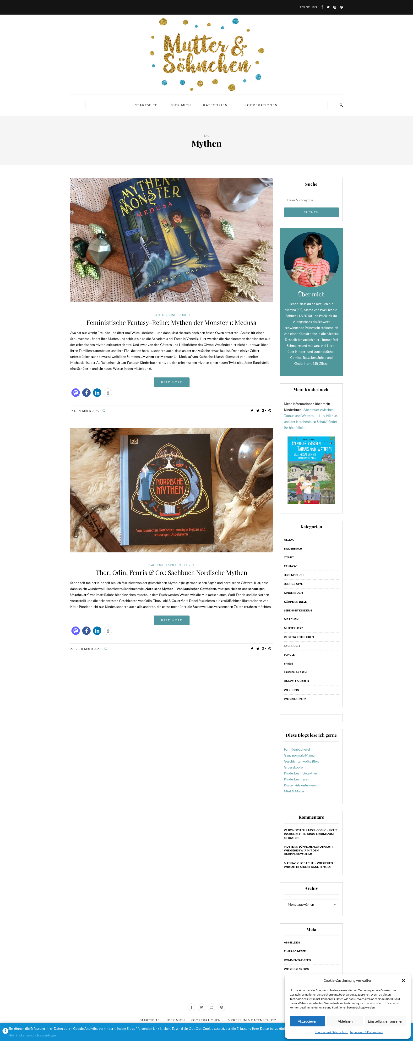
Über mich (180, 105)
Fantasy (160, 315)
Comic (289, 557)
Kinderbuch (179, 315)
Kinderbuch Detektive (300, 773)
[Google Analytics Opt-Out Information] (5, 1032)
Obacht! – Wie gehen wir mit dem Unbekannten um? (309, 850)
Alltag (289, 539)
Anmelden (292, 942)
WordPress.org (296, 969)
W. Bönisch (292, 830)
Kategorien (215, 105)
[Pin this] (270, 410)
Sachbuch (158, 565)
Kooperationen (261, 105)
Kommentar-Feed (297, 960)
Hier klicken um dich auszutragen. (33, 1035)
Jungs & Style (294, 584)
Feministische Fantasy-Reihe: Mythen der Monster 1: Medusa (171, 322)
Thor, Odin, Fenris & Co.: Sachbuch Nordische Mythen (171, 572)
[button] (403, 980)
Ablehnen (345, 1021)
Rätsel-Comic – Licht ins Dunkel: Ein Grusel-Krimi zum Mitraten (310, 833)
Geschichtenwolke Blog (301, 761)
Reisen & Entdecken (299, 637)
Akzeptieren (307, 1021)
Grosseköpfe (293, 767)
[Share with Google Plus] (264, 410)
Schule (289, 654)
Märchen (291, 619)
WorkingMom (295, 699)
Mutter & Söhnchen (299, 846)
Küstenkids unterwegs (300, 785)
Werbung (291, 690)
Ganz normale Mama (299, 755)
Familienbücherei (297, 749)
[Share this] (252, 410)
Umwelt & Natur (296, 681)
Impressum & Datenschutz (331, 1032)
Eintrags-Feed (295, 951)
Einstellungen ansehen (385, 1021)
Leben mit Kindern (298, 610)
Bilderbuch (293, 548)
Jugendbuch (294, 575)
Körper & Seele (295, 601)
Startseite (146, 105)
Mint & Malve (294, 791)
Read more (171, 382)
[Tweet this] (258, 410)
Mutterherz (293, 628)
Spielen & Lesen (181, 565)
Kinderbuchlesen (296, 779)
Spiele (288, 663)
